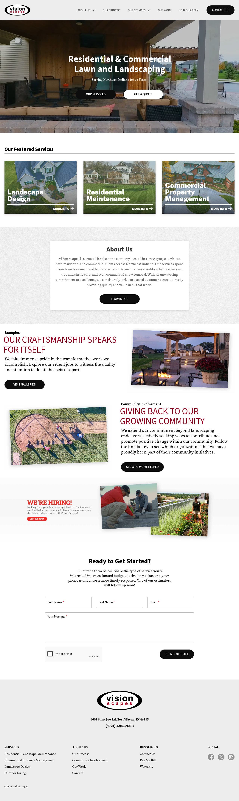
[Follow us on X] (221, 757)
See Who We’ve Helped (142, 467)
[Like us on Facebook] (211, 757)
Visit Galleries (24, 384)
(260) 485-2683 (119, 726)
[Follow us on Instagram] (231, 757)
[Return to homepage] (17, 10)
